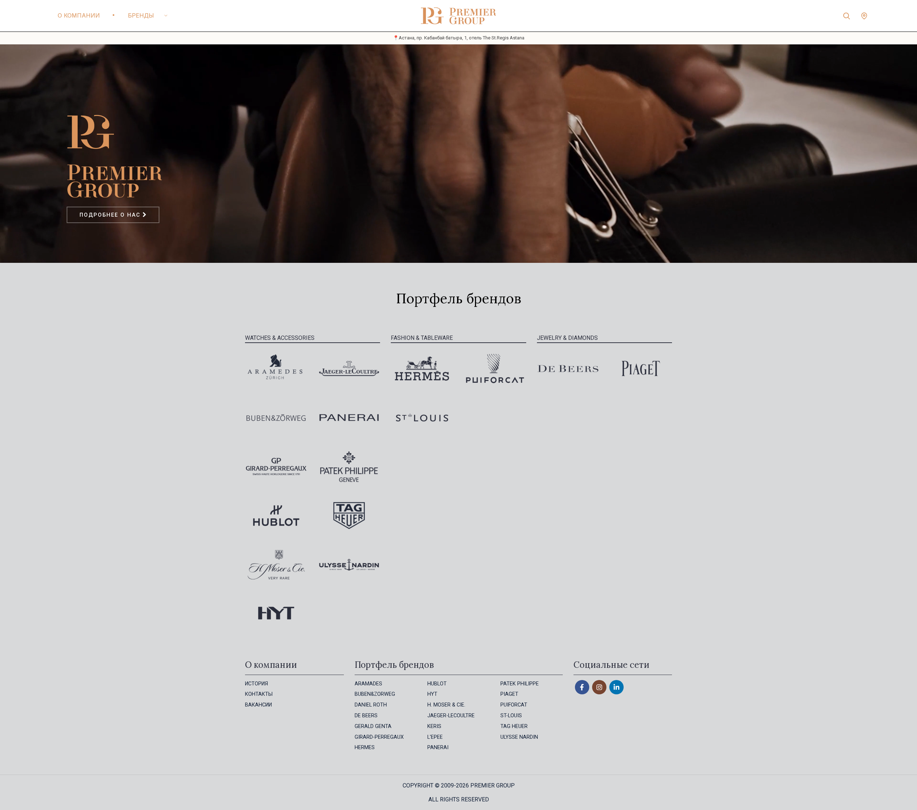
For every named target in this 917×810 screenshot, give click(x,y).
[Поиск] (847, 16)
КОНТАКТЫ (259, 694)
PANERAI (437, 747)
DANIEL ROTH (371, 705)
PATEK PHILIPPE (519, 684)
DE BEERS (366, 716)
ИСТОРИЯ (256, 684)
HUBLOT (437, 684)
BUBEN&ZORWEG (375, 694)
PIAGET (509, 694)
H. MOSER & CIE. (446, 705)
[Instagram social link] (599, 687)
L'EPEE (435, 737)
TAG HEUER (514, 726)
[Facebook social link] (582, 687)
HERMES (365, 747)
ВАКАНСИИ (258, 705)
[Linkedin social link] (616, 687)
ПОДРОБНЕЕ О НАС (111, 215)
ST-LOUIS (511, 716)
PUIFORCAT (513, 705)
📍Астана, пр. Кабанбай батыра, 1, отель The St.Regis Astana (458, 37)
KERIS (434, 726)
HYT (432, 694)
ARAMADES (368, 684)
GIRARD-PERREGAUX (379, 737)
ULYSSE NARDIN (519, 737)
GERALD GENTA (373, 726)
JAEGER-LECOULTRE (451, 716)
